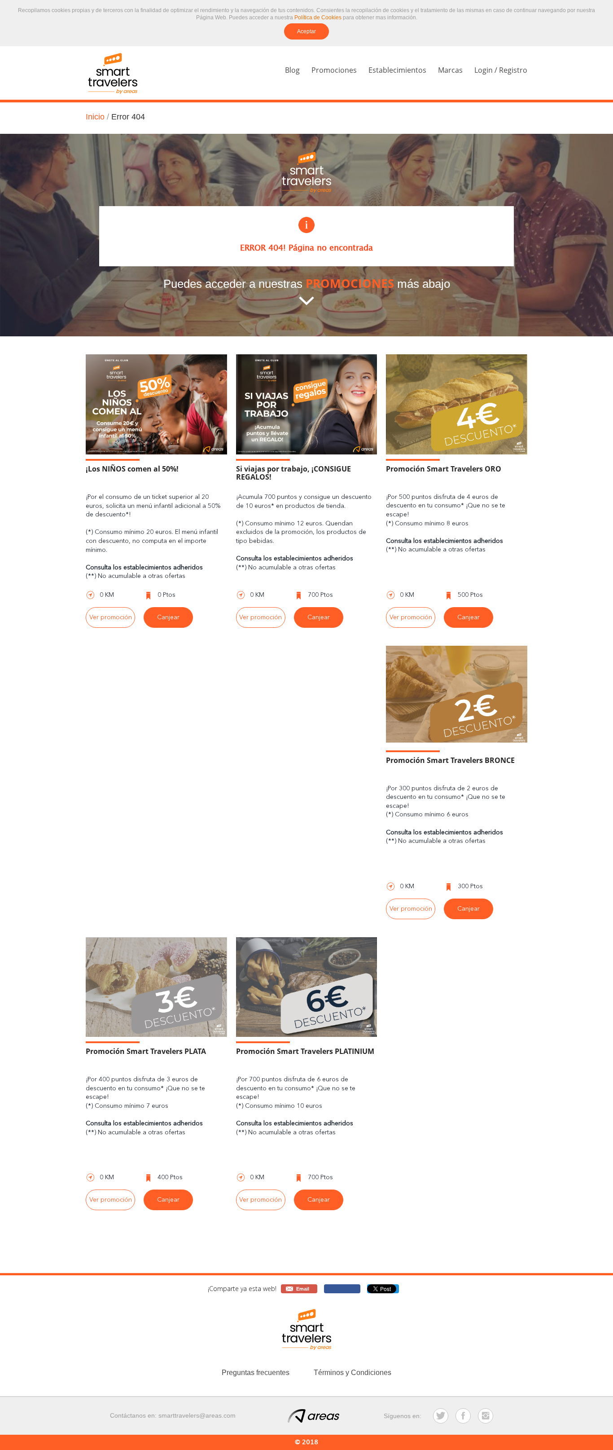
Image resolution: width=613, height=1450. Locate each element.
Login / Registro (500, 70)
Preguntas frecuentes (255, 1372)
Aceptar (306, 31)
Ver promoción (110, 617)
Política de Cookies (318, 17)
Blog (292, 70)
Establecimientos (397, 70)
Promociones (334, 70)
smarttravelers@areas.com (197, 1415)
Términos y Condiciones (352, 1372)
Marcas (450, 70)
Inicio (95, 116)
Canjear (168, 617)
